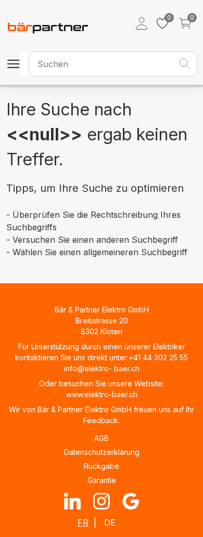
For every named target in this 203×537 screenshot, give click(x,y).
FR (83, 522)
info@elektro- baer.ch (101, 368)
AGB (101, 438)
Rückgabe (101, 466)
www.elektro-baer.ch (101, 394)
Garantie (101, 480)
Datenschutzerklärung (101, 452)
